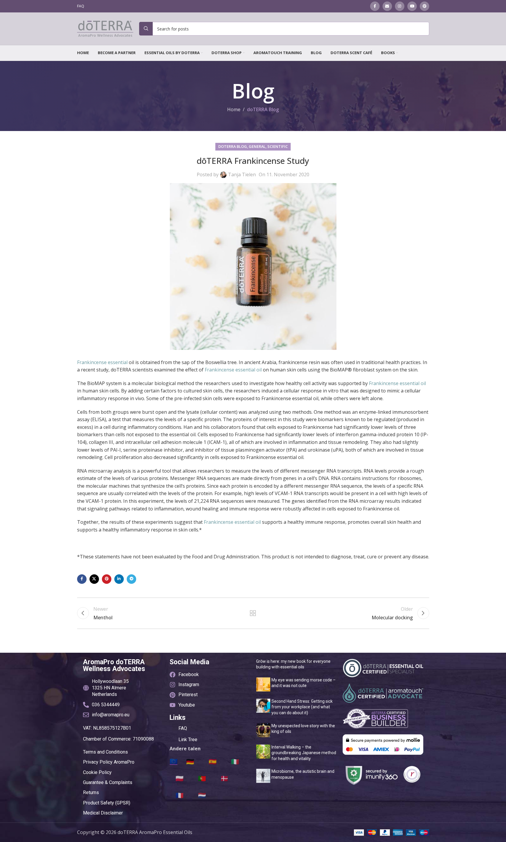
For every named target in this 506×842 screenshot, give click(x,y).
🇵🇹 (202, 778)
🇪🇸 (213, 761)
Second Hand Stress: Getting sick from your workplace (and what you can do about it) (302, 707)
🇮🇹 (235, 761)
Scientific (277, 146)
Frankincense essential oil (233, 369)
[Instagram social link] (399, 6)
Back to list (253, 613)
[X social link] (94, 579)
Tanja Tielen (242, 174)
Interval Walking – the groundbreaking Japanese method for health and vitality (303, 753)
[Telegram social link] (131, 579)
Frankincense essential (102, 362)
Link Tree (187, 739)
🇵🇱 (179, 778)
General (257, 146)
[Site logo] (105, 28)
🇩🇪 (190, 761)
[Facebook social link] (375, 6)
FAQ (182, 728)
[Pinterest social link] (424, 6)
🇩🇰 (224, 778)
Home (233, 109)
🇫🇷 (179, 795)
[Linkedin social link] (119, 579)
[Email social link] (387, 6)
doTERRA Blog (263, 109)
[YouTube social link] (412, 6)
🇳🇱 (202, 795)
